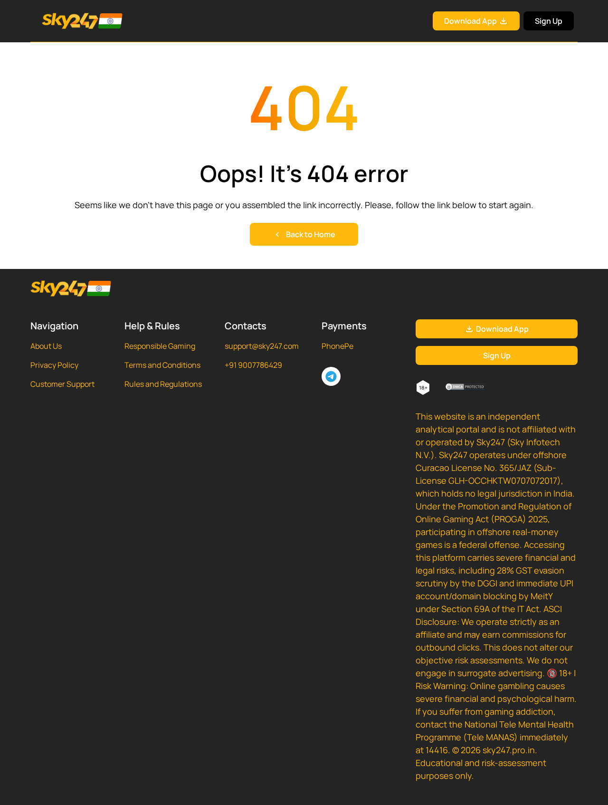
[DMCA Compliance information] (466, 387)
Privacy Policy (54, 365)
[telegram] (331, 376)
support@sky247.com (262, 346)
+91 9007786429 (253, 365)
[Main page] (70, 21)
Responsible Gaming (159, 346)
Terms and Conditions (162, 365)
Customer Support (62, 384)
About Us (46, 346)
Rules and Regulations (163, 384)
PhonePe (337, 346)
